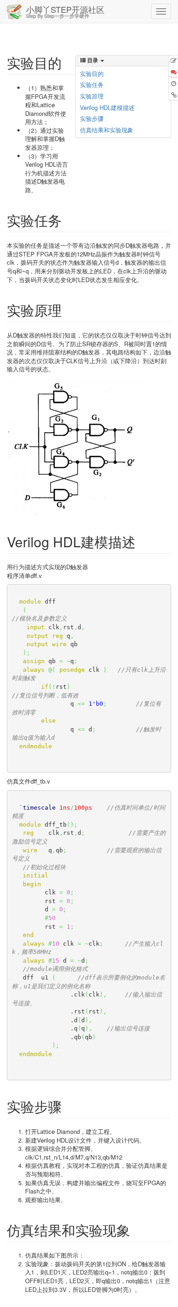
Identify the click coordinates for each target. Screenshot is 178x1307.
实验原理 (92, 96)
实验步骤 (92, 118)
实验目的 (92, 73)
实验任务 (92, 84)
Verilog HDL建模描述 (107, 107)
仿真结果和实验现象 (106, 129)
